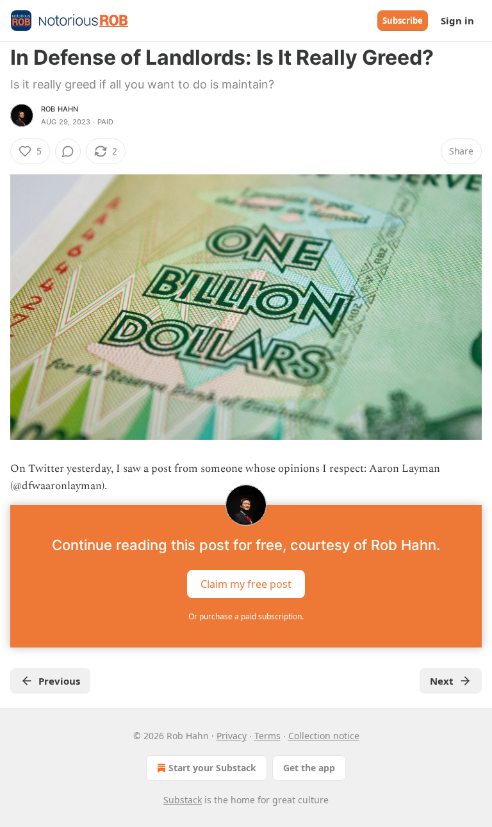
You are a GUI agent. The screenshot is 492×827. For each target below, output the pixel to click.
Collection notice (323, 736)
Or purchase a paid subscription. (246, 616)
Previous (59, 680)
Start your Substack (212, 768)
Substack (182, 800)
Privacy (232, 736)
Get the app (309, 768)
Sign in (457, 20)
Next (442, 680)
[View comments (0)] (68, 151)
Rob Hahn (60, 108)
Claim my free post (246, 584)
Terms (267, 736)
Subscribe (402, 20)
